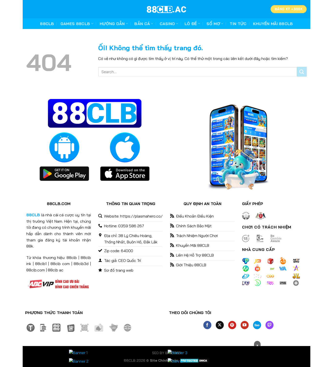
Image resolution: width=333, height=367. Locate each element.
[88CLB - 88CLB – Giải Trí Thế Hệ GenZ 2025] (166, 9)
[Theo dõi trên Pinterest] (232, 325)
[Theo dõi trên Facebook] (207, 325)
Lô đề (191, 23)
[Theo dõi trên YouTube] (245, 325)
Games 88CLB (75, 23)
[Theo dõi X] (220, 325)
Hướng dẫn (112, 23)
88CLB (47, 23)
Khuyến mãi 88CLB (273, 23)
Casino (167, 23)
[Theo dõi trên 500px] (257, 325)
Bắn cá (142, 23)
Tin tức (238, 23)
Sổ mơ (213, 23)
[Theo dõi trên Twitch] (269, 325)
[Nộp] (302, 71)
